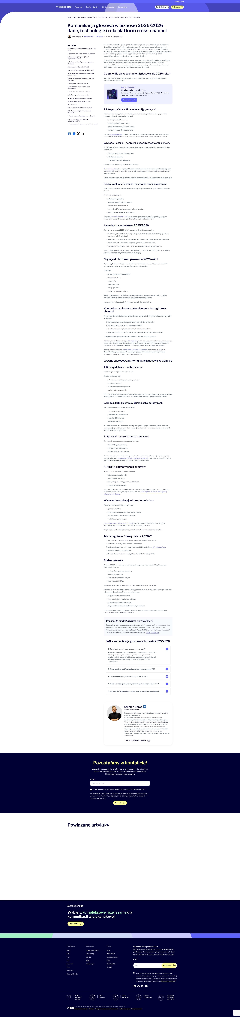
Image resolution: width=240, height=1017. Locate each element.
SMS (68, 954)
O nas (108, 950)
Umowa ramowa (136, 1009)
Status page (90, 964)
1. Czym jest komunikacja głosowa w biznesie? (81, 116)
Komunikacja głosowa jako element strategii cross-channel (81, 74)
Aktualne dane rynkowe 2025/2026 (78, 67)
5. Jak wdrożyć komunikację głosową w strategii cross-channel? (134, 691)
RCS (68, 960)
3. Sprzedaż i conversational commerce (79, 92)
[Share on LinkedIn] (69, 133)
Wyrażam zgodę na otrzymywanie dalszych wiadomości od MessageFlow (119, 789)
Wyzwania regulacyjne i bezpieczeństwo (80, 98)
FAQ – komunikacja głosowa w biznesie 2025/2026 (79, 112)
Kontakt (109, 967)
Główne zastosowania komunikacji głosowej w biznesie (81, 79)
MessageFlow (132, 341)
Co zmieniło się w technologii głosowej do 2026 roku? (82, 49)
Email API (70, 964)
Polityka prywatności (81, 1009)
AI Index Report (109, 169)
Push (68, 957)
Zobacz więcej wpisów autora (135, 740)
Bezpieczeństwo (112, 957)
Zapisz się (118, 803)
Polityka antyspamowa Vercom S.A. (106, 1009)
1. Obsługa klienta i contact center (78, 83)
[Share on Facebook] (74, 133)
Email (68, 950)
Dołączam (167, 965)
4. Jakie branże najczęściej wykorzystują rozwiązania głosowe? (133, 684)
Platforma (78, 7)
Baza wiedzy (90, 954)
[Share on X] (78, 133)
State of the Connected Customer (135, 350)
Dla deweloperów (108, 7)
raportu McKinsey (116, 134)
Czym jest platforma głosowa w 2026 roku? (80, 70)
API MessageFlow (159, 547)
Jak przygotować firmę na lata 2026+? (79, 101)
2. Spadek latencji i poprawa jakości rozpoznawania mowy (78, 57)
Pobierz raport (127, 100)
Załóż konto (73, 924)
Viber (68, 967)
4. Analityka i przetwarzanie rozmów (78, 95)
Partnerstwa (122, 7)
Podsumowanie (72, 104)
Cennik (88, 7)
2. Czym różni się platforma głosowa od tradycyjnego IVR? (78, 120)
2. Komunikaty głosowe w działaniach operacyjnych (79, 87)
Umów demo (176, 7)
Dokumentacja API (92, 950)
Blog (74, 17)
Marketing (100, 36)
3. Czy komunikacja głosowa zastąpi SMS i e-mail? (83, 124)
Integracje (70, 970)
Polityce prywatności (99, 798)
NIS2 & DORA (111, 964)
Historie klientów (72, 974)
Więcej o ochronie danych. (168, 981)
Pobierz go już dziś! (152, 632)
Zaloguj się (179, 2)
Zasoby (95, 7)
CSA (108, 960)
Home (69, 17)
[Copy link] (82, 133)
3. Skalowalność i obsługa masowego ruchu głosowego (81, 63)
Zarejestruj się (161, 7)
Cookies (91, 1009)
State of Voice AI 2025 (119, 217)
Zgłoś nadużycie (125, 1009)
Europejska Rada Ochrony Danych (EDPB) (118, 523)
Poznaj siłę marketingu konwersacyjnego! (80, 107)
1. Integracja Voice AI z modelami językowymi (81, 53)
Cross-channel (88, 36)
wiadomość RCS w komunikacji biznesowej (133, 458)
